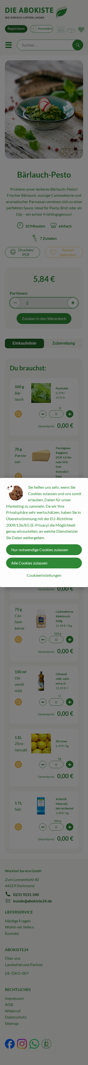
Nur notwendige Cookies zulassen (39, 549)
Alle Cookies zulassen (29, 563)
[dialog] (44, 532)
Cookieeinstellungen (44, 575)
